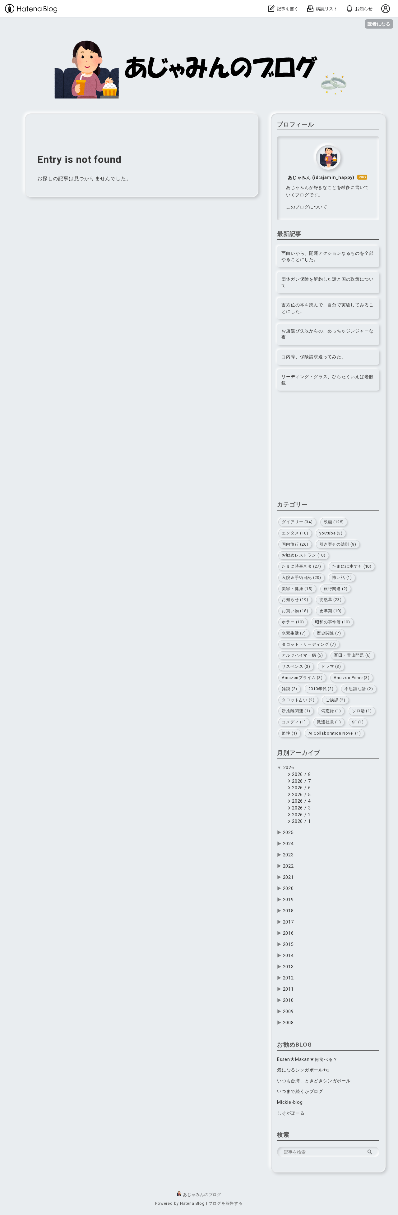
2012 (288, 978)
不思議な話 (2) (359, 688)
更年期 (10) (330, 610)
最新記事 (289, 233)
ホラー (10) (293, 622)
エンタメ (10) (295, 533)
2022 (288, 866)
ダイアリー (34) (297, 522)
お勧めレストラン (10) (303, 555)
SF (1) (358, 722)
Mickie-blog (290, 1102)
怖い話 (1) (342, 577)
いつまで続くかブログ (300, 1091)
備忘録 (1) (331, 710)
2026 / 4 (300, 801)
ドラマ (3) (331, 666)
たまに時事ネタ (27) (301, 566)
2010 (288, 1000)
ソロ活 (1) (362, 710)
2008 (288, 1022)
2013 (288, 967)
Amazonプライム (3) (302, 677)
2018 (288, 911)
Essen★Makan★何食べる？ (307, 1059)
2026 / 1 (300, 821)
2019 (288, 899)
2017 (288, 922)
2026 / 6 (300, 788)
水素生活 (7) (294, 633)
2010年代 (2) (321, 688)
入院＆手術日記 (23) (301, 577)
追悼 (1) (289, 733)
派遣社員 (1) (329, 722)
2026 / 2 (300, 815)
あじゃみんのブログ (72, 43)
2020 (288, 888)
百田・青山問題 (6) (352, 655)
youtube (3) (331, 533)
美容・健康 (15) (297, 588)
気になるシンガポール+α (303, 1070)
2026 (288, 767)
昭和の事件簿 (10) (332, 622)
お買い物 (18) (295, 610)
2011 (288, 989)
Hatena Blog (192, 1203)
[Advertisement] (328, 447)
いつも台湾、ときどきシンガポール (314, 1081)
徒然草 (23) (330, 599)
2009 (288, 1011)
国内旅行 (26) (295, 544)
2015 (288, 944)
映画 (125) (334, 522)
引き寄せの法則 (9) (337, 544)
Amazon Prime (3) (352, 677)
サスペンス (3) (296, 666)
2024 (288, 843)
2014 (288, 955)
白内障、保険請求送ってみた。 (313, 357)
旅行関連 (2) (336, 588)
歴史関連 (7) (329, 633)
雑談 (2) (289, 688)
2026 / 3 (300, 808)
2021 (288, 877)
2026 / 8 (300, 774)
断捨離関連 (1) (296, 710)
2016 (288, 933)
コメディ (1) (294, 722)
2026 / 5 (300, 794)
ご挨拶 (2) (335, 700)
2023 (288, 855)
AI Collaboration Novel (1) (334, 733)
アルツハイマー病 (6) (302, 655)
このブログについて (306, 207)
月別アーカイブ (298, 752)
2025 (288, 832)
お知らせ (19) (295, 599)
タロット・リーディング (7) (309, 644)
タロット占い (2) (298, 700)
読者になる (379, 23)
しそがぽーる (291, 1113)
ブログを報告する (225, 1203)
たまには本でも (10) (352, 566)
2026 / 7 (300, 781)
